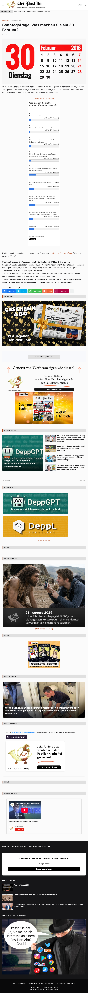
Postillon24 (71, 983)
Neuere (7, 480)
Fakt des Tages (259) (21, 885)
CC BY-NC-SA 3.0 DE (37, 989)
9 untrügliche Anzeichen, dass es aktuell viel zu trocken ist (35, 895)
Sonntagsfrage (16, 20)
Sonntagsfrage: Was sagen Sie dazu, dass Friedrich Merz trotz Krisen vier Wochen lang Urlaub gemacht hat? (48, 905)
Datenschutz (32, 983)
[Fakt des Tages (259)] (7, 887)
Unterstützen (60, 983)
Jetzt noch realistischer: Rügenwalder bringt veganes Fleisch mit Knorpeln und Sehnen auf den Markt (71, 467)
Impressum (22, 983)
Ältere (81, 480)
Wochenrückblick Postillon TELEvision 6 (23, 821)
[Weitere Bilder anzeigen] (44, 629)
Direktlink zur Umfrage (44, 98)
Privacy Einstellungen (46, 983)
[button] (3, 5)
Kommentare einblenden (44, 357)
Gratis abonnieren (44, 869)
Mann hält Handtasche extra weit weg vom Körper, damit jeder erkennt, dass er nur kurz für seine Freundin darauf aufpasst (71, 439)
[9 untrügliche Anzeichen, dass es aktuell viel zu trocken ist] (7, 897)
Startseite (5, 20)
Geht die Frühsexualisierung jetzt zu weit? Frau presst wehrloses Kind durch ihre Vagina (70, 457)
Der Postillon (44, 987)
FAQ (14, 983)
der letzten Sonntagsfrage (61, 253)
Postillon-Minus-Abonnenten (23, 732)
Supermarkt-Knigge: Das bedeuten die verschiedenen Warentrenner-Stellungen (71, 448)
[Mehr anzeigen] (72, 291)
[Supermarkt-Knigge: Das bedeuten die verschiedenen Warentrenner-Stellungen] (50, 448)
